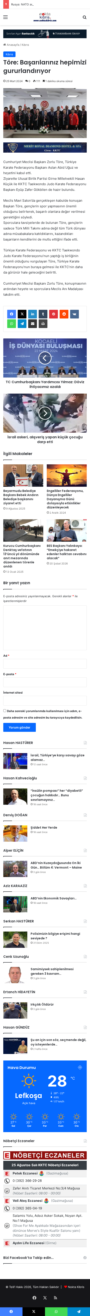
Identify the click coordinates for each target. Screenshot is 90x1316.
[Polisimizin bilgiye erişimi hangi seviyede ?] (15, 940)
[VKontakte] (74, 314)
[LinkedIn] (32, 314)
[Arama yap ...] (84, 18)
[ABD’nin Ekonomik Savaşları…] (15, 904)
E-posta (9, 674)
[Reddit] (64, 314)
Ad (6, 655)
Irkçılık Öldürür (42, 1004)
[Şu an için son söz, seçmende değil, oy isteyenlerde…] (15, 1046)
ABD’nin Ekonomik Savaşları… (54, 898)
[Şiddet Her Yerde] (15, 833)
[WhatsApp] (11, 323)
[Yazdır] (43, 323)
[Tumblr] (43, 314)
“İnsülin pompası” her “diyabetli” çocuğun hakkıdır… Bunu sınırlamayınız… (57, 795)
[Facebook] (11, 314)
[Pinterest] (53, 314)
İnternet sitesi (13, 692)
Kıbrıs (25, 44)
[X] (22, 314)
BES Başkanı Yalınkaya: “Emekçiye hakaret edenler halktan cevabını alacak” (67, 552)
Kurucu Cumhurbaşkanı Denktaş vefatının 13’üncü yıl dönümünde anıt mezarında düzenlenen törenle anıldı (22, 556)
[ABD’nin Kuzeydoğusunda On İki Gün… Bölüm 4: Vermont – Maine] (15, 869)
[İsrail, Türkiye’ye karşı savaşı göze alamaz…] (15, 761)
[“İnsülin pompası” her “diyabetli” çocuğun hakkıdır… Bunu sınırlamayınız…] (15, 796)
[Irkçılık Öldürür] (15, 1010)
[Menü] (5, 18)
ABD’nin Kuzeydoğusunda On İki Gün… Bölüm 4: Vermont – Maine (56, 865)
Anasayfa (12, 44)
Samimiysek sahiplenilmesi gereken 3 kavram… (52, 971)
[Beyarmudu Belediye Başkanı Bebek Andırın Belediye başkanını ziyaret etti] (23, 475)
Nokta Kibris (76, 1287)
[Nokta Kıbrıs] (45, 17)
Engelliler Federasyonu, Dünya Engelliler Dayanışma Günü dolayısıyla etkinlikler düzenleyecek (65, 499)
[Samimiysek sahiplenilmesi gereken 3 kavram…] (15, 975)
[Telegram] (22, 323)
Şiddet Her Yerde (44, 827)
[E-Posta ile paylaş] (32, 323)
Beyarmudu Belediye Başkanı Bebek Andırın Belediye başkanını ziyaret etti (20, 497)
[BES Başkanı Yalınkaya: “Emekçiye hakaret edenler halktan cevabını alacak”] (67, 530)
